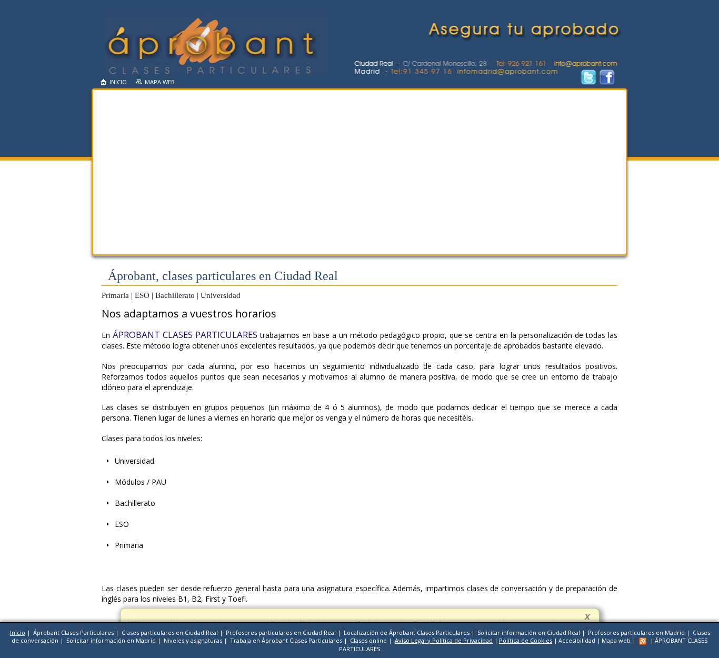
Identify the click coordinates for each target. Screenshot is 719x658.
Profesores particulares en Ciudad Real (281, 632)
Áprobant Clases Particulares (73, 632)
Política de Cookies (525, 640)
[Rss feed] (642, 640)
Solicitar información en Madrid (111, 640)
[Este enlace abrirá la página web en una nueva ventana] (607, 82)
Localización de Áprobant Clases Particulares (407, 632)
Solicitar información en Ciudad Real (528, 632)
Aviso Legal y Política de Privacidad (444, 640)
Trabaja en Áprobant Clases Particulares (286, 640)
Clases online (368, 640)
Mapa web (160, 82)
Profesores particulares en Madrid (636, 632)
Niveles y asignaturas (193, 640)
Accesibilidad (576, 640)
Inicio (118, 82)
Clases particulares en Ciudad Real (170, 632)
